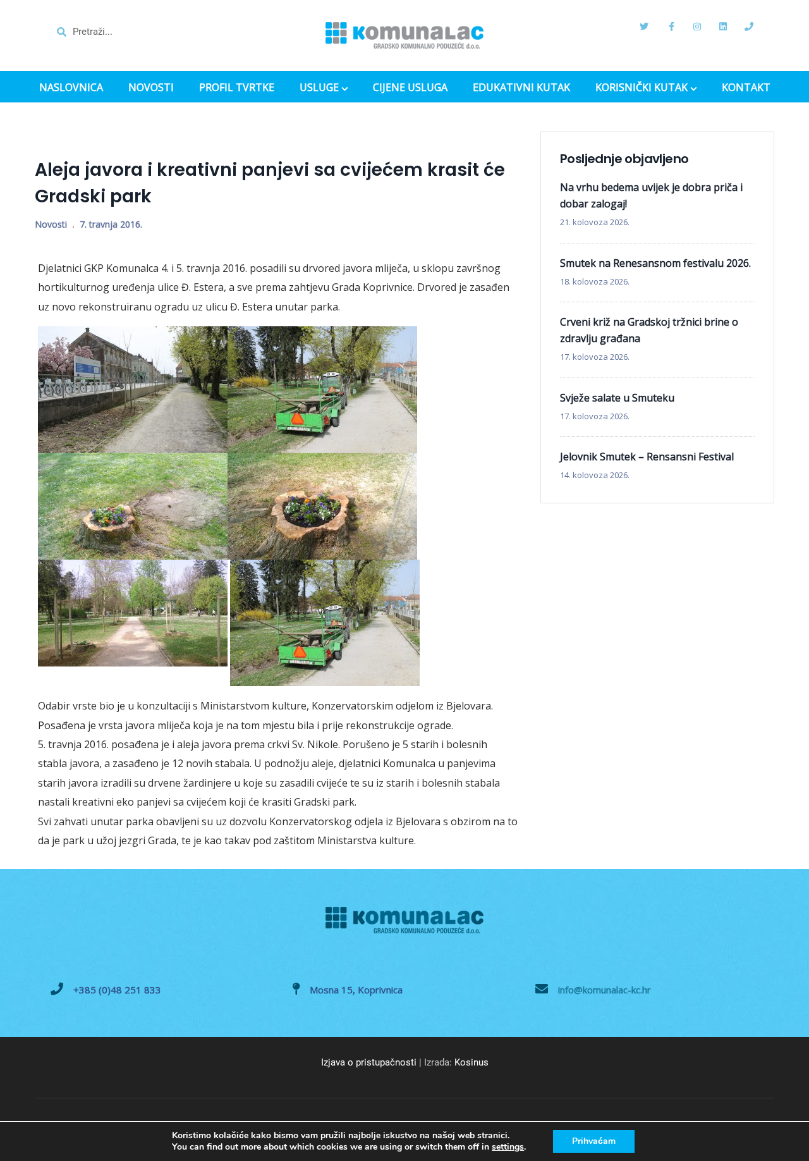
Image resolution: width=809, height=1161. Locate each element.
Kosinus (471, 1062)
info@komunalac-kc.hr (604, 989)
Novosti (51, 224)
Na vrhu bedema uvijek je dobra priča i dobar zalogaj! (651, 195)
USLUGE (319, 88)
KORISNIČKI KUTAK (641, 88)
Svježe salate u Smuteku (617, 398)
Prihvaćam (594, 1141)
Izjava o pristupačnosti (369, 1062)
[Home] (404, 35)
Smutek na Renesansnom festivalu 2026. (655, 263)
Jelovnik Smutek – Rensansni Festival (647, 457)
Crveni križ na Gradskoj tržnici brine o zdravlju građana (649, 330)
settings (508, 1147)
